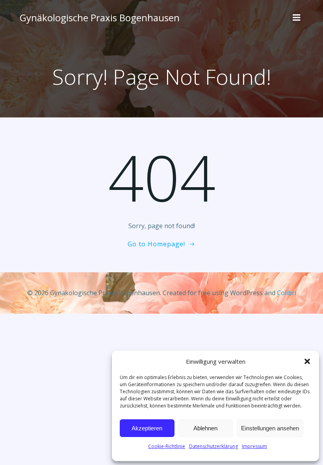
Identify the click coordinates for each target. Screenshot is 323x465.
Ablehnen (205, 428)
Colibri (286, 292)
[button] (307, 361)
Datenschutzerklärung (213, 446)
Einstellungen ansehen (270, 428)
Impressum (254, 446)
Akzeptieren (147, 428)
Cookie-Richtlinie (166, 446)
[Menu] (296, 17)
